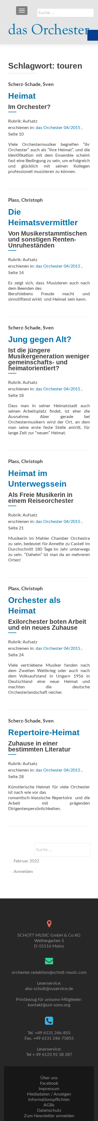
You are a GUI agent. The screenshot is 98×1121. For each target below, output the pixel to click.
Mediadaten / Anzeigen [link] (49, 1094)
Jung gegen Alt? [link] (39, 339)
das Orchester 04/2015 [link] (58, 128)
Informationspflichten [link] (49, 1099)
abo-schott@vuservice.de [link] (49, 989)
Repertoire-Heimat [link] (43, 732)
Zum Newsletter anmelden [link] (49, 1116)
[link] (49, 27)
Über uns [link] (49, 1078)
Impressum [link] (49, 1089)
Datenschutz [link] (49, 1110)
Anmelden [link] (23, 871)
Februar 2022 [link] (26, 861)
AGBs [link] (49, 1105)
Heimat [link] (22, 95)
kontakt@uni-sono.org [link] (49, 1005)
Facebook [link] (49, 1083)
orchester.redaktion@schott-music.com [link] (49, 972)
